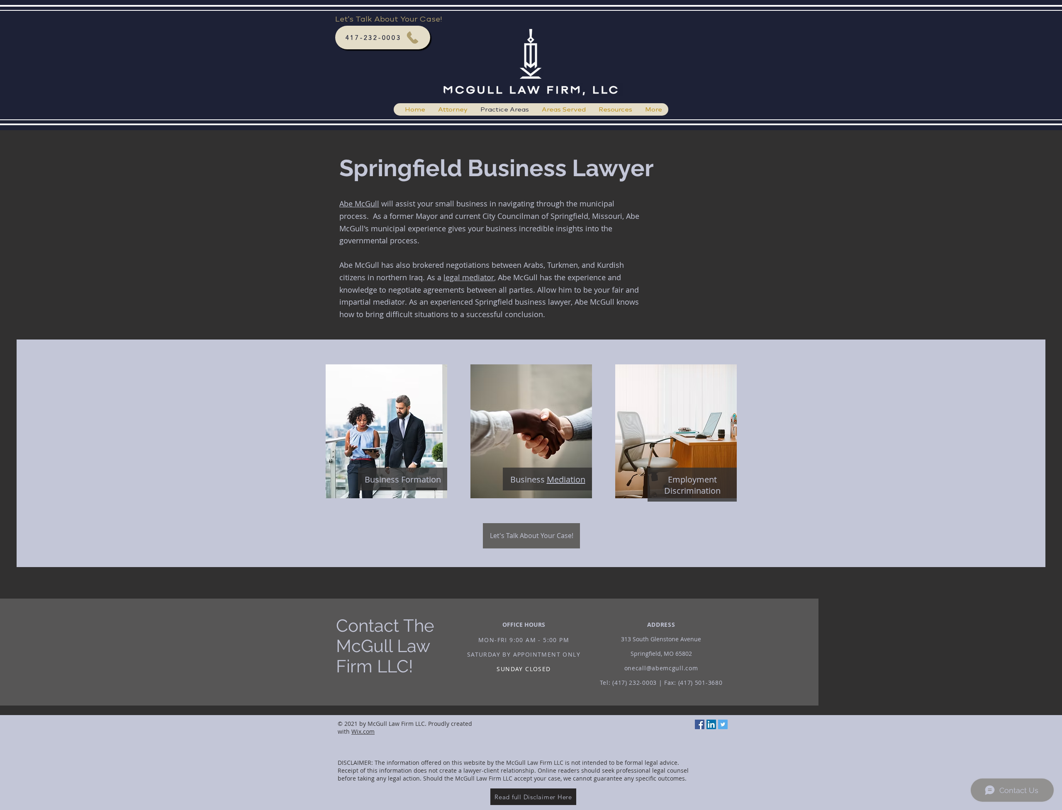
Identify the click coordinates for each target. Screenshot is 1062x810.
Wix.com (363, 731)
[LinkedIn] (711, 724)
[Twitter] (723, 724)
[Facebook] (699, 724)
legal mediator (468, 277)
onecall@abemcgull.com (661, 668)
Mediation (566, 479)
